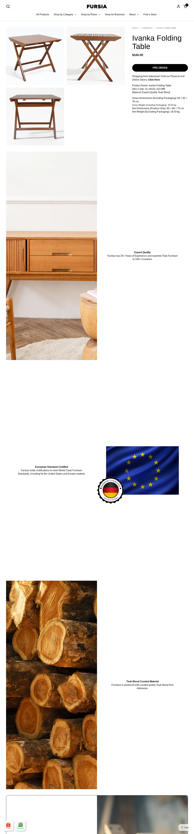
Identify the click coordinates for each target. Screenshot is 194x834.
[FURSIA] (97, 6)
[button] (8, 6)
